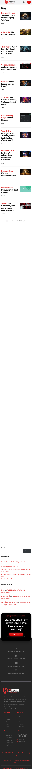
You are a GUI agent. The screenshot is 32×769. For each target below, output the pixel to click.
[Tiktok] (22, 736)
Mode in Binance (7, 118)
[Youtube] (26, 734)
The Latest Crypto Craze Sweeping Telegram (8, 17)
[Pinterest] (20, 736)
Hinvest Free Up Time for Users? (8, 84)
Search (3, 548)
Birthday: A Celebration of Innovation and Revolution (7, 155)
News (2, 163)
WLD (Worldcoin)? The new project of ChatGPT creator (8, 207)
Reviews (3, 144)
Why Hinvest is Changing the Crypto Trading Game (9, 101)
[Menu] (2, 2)
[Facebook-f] (24, 734)
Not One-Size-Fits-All (8, 33)
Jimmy (3, 590)
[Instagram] (18, 734)
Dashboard (29, 2)
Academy (3, 23)
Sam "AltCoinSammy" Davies (9, 602)
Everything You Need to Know (9, 190)
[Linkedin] (25, 736)
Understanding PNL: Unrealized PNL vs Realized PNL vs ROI (16, 762)
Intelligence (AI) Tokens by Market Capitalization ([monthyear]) (8, 136)
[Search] (24, 2)
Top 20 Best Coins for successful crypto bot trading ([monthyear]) (16, 754)
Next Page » (22, 221)
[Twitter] (21, 734)
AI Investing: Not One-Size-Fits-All (10, 567)
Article (2, 38)
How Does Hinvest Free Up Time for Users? (12, 579)
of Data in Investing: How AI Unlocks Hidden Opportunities (9, 50)
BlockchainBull (5, 596)
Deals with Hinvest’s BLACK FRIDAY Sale (9, 67)
